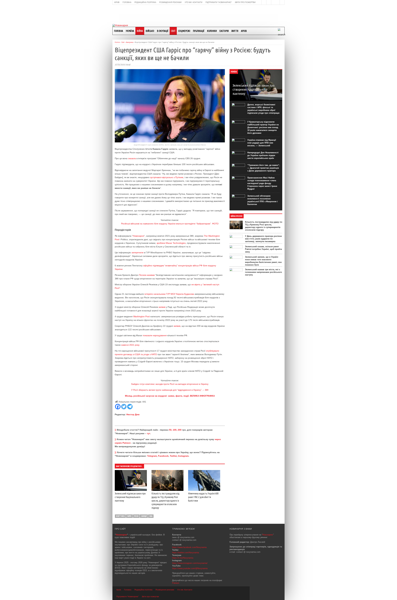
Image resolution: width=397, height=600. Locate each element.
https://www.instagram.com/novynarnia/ (189, 563)
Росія (136, 516)
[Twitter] (124, 406)
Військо (150, 31)
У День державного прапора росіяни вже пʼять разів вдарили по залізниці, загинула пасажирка (263, 239)
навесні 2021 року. (130, 345)
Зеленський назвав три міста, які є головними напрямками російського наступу (263, 272)
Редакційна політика (143, 590)
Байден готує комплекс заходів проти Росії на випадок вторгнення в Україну (169, 384)
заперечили (137, 252)
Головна (118, 31)
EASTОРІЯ (224, 31)
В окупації (162, 31)
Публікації (198, 31)
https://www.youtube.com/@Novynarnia (189, 568)
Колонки (212, 31)
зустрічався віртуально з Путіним (166, 177)
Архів (244, 31)
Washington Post (141, 316)
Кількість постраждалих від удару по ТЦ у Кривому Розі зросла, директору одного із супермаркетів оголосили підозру (165, 500)
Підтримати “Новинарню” (127, 596)
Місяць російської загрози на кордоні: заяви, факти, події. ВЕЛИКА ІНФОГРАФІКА (170, 396)
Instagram (183, 456)
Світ (173, 31)
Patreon (175, 583)
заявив (161, 307)
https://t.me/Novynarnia (182, 558)
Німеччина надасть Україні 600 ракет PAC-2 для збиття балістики (203, 497)
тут (148, 433)
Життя (234, 31)
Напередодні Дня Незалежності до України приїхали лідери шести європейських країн (263, 155)
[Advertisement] (198, 14)
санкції (144, 516)
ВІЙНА (140, 31)
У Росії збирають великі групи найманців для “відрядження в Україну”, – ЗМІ (169, 390)
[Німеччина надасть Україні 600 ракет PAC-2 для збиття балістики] (204, 490)
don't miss (120, 516)
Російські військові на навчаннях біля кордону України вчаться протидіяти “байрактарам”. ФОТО (170, 223)
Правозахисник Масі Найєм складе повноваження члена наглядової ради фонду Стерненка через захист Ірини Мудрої (262, 183)
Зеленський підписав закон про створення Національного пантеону (130, 497)
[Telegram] (130, 406)
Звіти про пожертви (150, 596)
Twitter (173, 456)
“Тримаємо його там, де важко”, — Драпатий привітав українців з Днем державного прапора (263, 168)
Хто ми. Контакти (184, 590)
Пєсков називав (147, 275)
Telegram (152, 456)
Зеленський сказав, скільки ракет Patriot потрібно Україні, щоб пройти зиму (263, 249)
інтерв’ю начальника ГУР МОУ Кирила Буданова (169, 294)
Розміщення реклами (165, 590)
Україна (130, 31)
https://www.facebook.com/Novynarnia (189, 547)
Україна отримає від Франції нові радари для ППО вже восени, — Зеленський (261, 143)
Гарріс (129, 516)
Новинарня (138, 236)
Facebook (163, 456)
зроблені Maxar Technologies (171, 243)
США (150, 516)
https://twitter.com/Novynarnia (185, 552)
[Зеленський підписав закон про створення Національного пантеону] (131, 490)
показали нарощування (155, 335)
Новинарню (267, 535)
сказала (132, 158)
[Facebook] (117, 406)
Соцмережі (184, 31)
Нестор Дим (132, 414)
